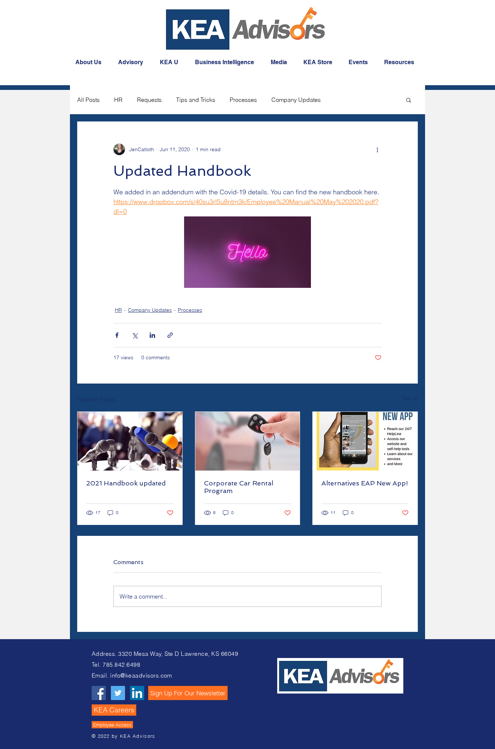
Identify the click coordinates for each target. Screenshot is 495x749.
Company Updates (296, 99)
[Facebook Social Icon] (99, 693)
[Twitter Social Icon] (118, 693)
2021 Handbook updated (126, 483)
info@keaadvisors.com (141, 675)
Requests (149, 99)
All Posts (88, 99)
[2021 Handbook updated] (130, 441)
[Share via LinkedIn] (152, 335)
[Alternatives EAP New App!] (365, 441)
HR (118, 99)
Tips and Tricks (195, 99)
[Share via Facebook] (116, 335)
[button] (408, 100)
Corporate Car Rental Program (238, 486)
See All (410, 398)
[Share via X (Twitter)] (134, 335)
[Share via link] (170, 335)
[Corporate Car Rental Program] (247, 441)
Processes (243, 99)
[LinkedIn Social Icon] (137, 693)
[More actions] (377, 149)
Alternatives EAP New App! (364, 483)
